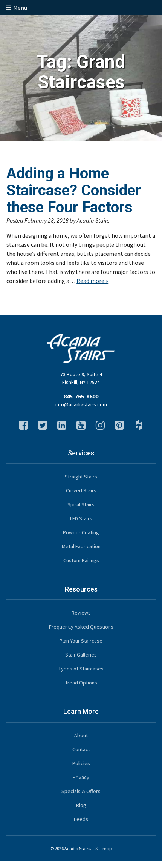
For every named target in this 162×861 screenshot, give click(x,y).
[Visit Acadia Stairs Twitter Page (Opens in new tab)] (43, 427)
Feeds (81, 819)
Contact (81, 749)
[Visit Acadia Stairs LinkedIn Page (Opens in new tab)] (62, 427)
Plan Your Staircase (81, 640)
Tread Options (81, 682)
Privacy (81, 777)
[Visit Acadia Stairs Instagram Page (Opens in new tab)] (100, 427)
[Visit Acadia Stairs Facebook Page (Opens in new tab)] (23, 427)
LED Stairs (81, 518)
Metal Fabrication (81, 546)
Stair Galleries (81, 654)
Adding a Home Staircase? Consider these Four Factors (73, 190)
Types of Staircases (81, 668)
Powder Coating (81, 532)
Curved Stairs (81, 490)
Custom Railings (81, 560)
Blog (81, 805)
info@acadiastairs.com (81, 404)
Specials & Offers (81, 791)
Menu (19, 7)
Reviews (81, 612)
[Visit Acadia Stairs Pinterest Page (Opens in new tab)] (119, 427)
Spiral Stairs (81, 504)
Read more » (92, 280)
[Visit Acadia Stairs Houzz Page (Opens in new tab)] (139, 427)
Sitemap (103, 848)
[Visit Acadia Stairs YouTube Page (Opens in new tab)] (81, 427)
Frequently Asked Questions (81, 626)
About (81, 735)
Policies (81, 763)
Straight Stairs (81, 476)
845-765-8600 (81, 396)
